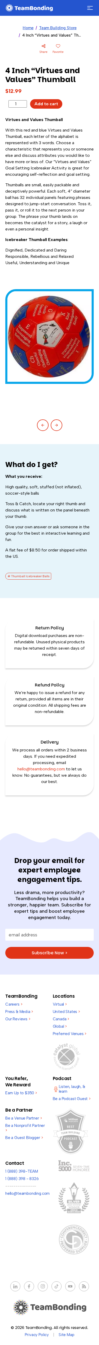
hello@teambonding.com (41, 768)
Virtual (60, 1004)
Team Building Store (58, 28)
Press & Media (19, 1011)
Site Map (66, 1334)
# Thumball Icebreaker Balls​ (29, 576)
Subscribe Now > (50, 953)
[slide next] (56, 425)
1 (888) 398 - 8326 (22, 1178)
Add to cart (46, 103)
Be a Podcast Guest (72, 1098)
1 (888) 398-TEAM (21, 1171)
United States (66, 1011)
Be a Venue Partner (23, 1118)
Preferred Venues (70, 1033)
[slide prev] (43, 425)
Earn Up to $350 (21, 1093)
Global (60, 1026)
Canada (61, 1019)
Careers (13, 1004)
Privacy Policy (37, 1334)
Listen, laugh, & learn (72, 1089)
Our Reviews (17, 1019)
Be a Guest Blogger (24, 1137)
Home (28, 28)
